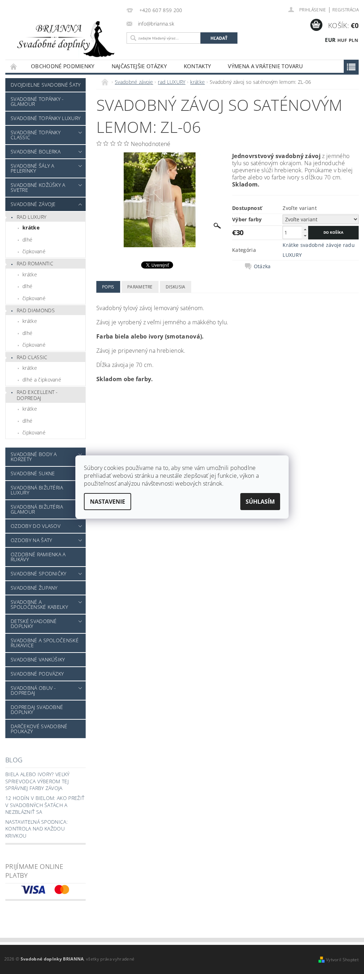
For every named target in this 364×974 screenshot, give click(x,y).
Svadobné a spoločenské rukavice (45, 643)
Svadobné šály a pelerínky (32, 168)
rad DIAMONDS (36, 310)
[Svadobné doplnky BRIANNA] (64, 38)
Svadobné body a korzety (34, 456)
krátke (30, 227)
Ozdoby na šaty (31, 540)
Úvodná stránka (13, 66)
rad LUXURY (31, 216)
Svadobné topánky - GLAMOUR (37, 101)
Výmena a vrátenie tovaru (265, 66)
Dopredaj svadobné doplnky (37, 709)
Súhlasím (260, 501)
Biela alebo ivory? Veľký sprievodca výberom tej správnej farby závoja (37, 781)
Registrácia (345, 10)
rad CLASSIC (32, 357)
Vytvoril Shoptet (342, 960)
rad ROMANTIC (35, 263)
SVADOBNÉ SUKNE (33, 473)
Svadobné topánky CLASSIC (35, 135)
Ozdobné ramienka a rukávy (38, 557)
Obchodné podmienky (63, 66)
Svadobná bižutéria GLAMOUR (37, 509)
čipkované (34, 251)
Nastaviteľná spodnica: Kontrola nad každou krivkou (36, 828)
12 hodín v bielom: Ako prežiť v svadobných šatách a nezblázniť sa (44, 805)
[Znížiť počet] (305, 235)
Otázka (262, 266)
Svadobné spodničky (38, 573)
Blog (13, 760)
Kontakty (197, 66)
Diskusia (176, 287)
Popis (108, 287)
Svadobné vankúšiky (38, 659)
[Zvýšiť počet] (305, 229)
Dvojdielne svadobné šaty (46, 84)
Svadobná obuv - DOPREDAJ (33, 690)
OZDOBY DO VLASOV (35, 526)
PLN (353, 40)
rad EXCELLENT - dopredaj (37, 395)
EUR (330, 39)
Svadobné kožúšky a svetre (38, 187)
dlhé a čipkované (41, 379)
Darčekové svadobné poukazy (39, 729)
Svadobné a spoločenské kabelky (39, 604)
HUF (342, 40)
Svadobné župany (34, 587)
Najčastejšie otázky (139, 66)
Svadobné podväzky (37, 673)
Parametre (140, 287)
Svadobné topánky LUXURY (45, 118)
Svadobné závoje (33, 204)
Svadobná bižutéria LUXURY (37, 490)
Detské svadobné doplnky (34, 623)
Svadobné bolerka (35, 151)
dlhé (27, 239)
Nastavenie (107, 501)
